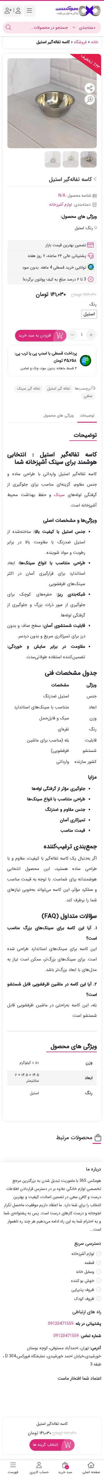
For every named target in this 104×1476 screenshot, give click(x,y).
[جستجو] (8, 27)
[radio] (89, 314)
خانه (94, 42)
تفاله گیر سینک (28, 389)
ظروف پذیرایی (82, 1290)
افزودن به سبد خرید (34, 335)
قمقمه (89, 1263)
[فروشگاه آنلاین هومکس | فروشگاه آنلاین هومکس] (78, 10)
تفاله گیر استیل (58, 389)
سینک (59, 494)
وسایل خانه (85, 1272)
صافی (88, 396)
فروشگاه (80, 42)
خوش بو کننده (82, 1281)
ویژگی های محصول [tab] (58, 416)
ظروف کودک (84, 1299)
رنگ (93, 304)
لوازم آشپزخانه (60, 204)
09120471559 (60, 1324)
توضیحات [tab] (87, 416)
